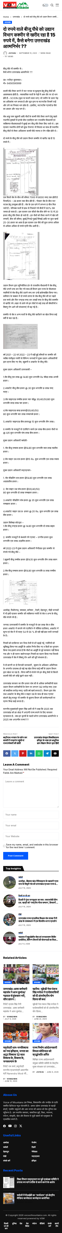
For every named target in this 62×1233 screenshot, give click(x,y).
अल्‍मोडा (6, 1142)
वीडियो (42, 1223)
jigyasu (12, 53)
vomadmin (12, 1017)
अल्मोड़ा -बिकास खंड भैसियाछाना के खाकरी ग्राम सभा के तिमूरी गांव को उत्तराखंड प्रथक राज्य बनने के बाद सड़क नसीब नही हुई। (38, 882)
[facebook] (4, 1126)
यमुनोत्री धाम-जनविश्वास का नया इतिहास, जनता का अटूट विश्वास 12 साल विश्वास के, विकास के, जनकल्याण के (15, 1054)
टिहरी (34, 1147)
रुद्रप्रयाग (36, 1156)
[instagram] (15, 1126)
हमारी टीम (57, 1224)
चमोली (5, 1147)
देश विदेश (27, 1224)
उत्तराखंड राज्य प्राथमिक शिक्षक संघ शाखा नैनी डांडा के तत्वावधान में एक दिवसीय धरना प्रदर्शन (37, 920)
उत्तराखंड (16, 16)
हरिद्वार (34, 1160)
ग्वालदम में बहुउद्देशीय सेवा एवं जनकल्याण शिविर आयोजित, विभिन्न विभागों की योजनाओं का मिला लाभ (37, 938)
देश (21, 1223)
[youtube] (9, 1126)
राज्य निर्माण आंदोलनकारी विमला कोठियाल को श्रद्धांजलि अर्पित (45, 1051)
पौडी (4, 1156)
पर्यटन (34, 1223)
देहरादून (6, 1151)
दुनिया (14, 1223)
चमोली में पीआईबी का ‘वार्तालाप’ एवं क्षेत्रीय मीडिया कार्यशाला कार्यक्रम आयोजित (36, 1197)
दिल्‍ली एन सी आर (6, 1226)
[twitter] (20, 1126)
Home (6, 16)
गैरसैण (34, 1142)
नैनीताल (34, 1151)
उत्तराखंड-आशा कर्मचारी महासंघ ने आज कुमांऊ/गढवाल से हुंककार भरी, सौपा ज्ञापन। (15, 994)
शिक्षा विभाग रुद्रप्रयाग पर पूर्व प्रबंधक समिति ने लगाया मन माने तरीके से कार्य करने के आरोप (38, 1181)
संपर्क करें (6, 1160)
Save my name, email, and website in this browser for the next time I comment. (32, 846)
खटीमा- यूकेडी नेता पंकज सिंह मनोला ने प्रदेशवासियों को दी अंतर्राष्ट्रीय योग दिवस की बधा (46, 994)
